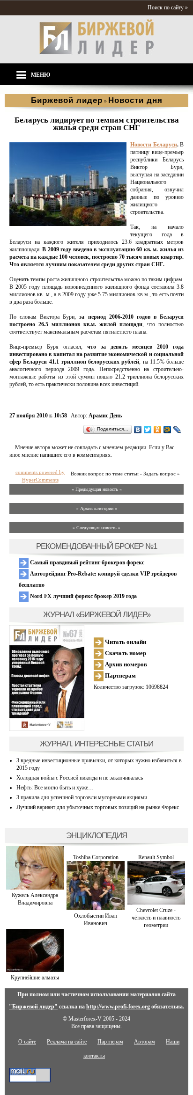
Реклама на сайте (67, 1041)
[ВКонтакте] (138, 429)
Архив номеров (125, 664)
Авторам (144, 1041)
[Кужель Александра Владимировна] (35, 887)
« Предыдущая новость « (97, 489)
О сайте (27, 1041)
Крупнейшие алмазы (35, 977)
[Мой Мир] (167, 429)
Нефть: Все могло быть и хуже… (55, 787)
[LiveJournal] (177, 429)
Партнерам (120, 675)
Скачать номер (125, 653)
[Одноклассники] (158, 429)
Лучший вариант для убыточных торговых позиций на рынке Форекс (97, 807)
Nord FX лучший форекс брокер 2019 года (83, 596)
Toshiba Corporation (96, 857)
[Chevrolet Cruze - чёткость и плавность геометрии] (156, 902)
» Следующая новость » (96, 527)
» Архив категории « (96, 508)
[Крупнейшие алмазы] (35, 970)
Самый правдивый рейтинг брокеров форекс (86, 562)
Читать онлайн (125, 641)
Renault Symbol (156, 857)
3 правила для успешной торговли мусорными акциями (81, 797)
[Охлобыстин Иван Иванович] (95, 908)
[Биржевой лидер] (96, 55)
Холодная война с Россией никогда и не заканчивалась (79, 777)
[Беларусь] (67, 224)
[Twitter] (148, 429)
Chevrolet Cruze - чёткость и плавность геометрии (156, 917)
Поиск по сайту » (168, 7)
